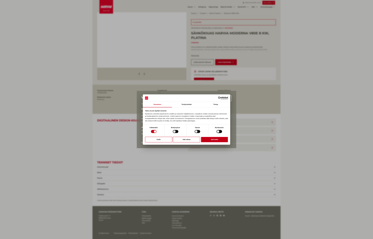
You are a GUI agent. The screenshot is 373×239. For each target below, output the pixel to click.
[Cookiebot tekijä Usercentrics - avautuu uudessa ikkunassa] (219, 98)
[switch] (175, 131)
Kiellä (158, 139)
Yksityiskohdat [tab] (186, 104)
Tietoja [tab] (215, 104)
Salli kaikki (214, 139)
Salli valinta (186, 139)
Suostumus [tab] (157, 104)
